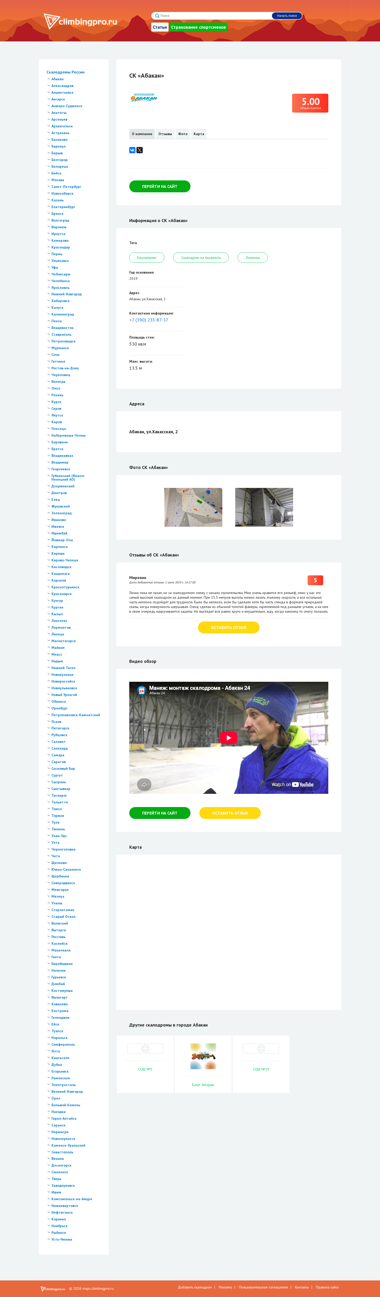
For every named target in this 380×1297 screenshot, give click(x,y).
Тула (55, 822)
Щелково (59, 862)
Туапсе (57, 1031)
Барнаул (58, 146)
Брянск (57, 213)
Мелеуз (57, 896)
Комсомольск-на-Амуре (71, 1199)
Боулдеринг (146, 257)
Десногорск (61, 1165)
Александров (62, 85)
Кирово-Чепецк (64, 560)
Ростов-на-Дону (65, 368)
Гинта (56, 957)
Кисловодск (61, 567)
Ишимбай (59, 533)
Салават (58, 741)
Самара (57, 755)
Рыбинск (58, 1232)
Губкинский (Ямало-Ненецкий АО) (68, 477)
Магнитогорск (63, 641)
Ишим (56, 1192)
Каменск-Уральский (68, 1145)
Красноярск (61, 593)
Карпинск (59, 546)
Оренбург (59, 708)
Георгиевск (60, 469)
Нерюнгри (60, 1132)
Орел (55, 1098)
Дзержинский (62, 486)
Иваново (58, 519)
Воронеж (58, 227)
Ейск (55, 1024)
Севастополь (62, 1152)
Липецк (57, 634)
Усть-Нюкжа (61, 1239)
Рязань (57, 395)
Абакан (57, 79)
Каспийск (59, 943)
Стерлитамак (62, 909)
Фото (182, 133)
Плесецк (58, 428)
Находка (58, 1111)
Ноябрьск (59, 1225)
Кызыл (57, 614)
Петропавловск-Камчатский (75, 715)
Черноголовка (63, 849)
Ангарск (58, 99)
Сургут (57, 775)
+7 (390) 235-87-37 (148, 320)
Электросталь (63, 1084)
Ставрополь (61, 334)
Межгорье (60, 889)
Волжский (59, 923)
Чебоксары (60, 274)
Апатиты (58, 112)
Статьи (160, 27)
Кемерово (60, 240)
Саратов (58, 761)
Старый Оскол (63, 916)
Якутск (57, 415)
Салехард (59, 748)
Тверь (56, 1178)
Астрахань (60, 132)
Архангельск (62, 126)
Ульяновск (60, 260)
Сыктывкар (60, 788)
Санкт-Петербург (66, 186)
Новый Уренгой (64, 694)
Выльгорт (59, 997)
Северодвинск (63, 883)
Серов (56, 408)
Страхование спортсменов (198, 27)
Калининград (62, 314)
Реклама (225, 1287)
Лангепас (59, 620)
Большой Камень (65, 1105)
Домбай (58, 983)
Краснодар (60, 247)
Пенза (56, 321)
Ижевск (57, 526)
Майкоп (58, 647)
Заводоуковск (63, 1185)
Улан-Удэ (59, 835)
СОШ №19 (261, 1069)
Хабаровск (60, 300)
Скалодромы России (66, 72)
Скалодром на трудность (201, 257)
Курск (56, 401)
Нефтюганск (62, 1212)
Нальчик (58, 970)
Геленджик (60, 1017)
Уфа (54, 267)
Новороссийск (63, 681)
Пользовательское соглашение (263, 1287)
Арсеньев (59, 119)
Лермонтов (61, 627)
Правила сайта (327, 1287)
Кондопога (60, 573)
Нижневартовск (64, 1205)
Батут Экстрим (203, 1084)
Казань (57, 200)
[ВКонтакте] (132, 150)
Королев (58, 580)
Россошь (58, 936)
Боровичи (59, 442)
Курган (57, 607)
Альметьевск (62, 92)
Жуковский (60, 506)
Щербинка (60, 876)
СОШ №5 (145, 1069)
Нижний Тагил (63, 667)
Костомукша (62, 990)
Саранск (58, 1125)
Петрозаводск (63, 341)
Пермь (56, 254)
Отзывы (165, 133)
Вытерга (58, 930)
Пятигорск (60, 728)
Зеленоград (61, 513)
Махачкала (61, 950)
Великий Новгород (67, 1091)
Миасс (56, 654)
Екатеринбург (63, 206)
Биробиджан (62, 963)
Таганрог (59, 795)
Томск (56, 809)
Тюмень (58, 829)
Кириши (58, 553)
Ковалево (59, 1004)
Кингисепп (60, 1058)
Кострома (60, 1010)
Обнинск (58, 701)
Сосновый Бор (63, 768)
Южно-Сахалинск (66, 869)
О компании (142, 133)
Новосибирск (62, 193)
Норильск (59, 1037)
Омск (55, 388)
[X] (139, 150)
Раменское (60, 1078)
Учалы (56, 903)
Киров (56, 422)
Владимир (60, 462)
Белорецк (59, 166)
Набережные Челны (68, 435)
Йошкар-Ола (62, 540)
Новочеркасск (63, 1138)
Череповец (60, 374)
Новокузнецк (62, 674)
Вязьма (57, 1158)
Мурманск (60, 348)
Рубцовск (59, 734)
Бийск (56, 173)
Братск (57, 448)
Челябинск (60, 281)
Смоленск (59, 1172)
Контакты (302, 1287)
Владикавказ (62, 455)
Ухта (55, 842)
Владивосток (62, 327)
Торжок (57, 815)
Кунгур (57, 600)
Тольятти (59, 802)
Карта (199, 133)
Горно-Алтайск (64, 1118)
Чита (55, 856)
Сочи (55, 354)
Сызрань (58, 782)
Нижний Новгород (66, 294)
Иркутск (58, 233)
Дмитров (59, 492)
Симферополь (63, 1044)
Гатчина (58, 361)
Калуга (57, 307)
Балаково (59, 139)
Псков (56, 721)
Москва (57, 180)
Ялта (55, 1051)
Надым (57, 661)
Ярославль (60, 287)
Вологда (58, 381)
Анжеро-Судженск (66, 106)
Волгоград (60, 220)
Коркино (58, 1219)
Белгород (59, 159)
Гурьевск (58, 977)
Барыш (57, 153)
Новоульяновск (64, 688)
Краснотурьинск (65, 587)
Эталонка (253, 257)
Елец (55, 499)
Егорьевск (60, 1071)
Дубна (56, 1064)
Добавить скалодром (195, 1287)
